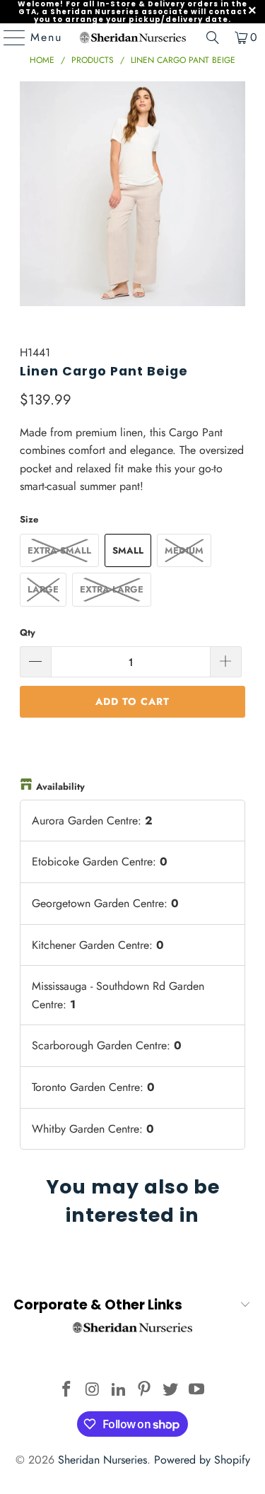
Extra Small (59, 550)
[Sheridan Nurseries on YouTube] (196, 1390)
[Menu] (8, 37)
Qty (27, 632)
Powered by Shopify (202, 1460)
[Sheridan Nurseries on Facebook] (67, 1390)
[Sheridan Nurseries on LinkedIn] (118, 1390)
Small (127, 550)
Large (43, 589)
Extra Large (111, 589)
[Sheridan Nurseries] (132, 37)
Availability (60, 786)
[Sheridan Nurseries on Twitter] (171, 1390)
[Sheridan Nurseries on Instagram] (93, 1390)
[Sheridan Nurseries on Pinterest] (144, 1390)
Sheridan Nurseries (102, 1460)
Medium (184, 550)
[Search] (212, 37)
